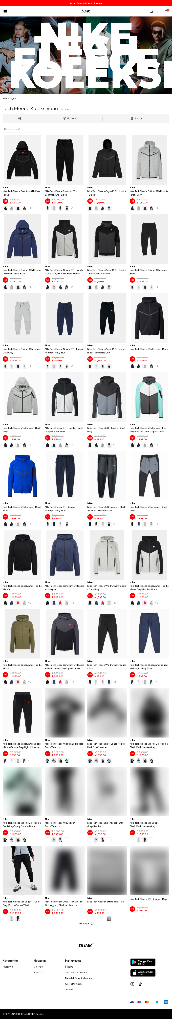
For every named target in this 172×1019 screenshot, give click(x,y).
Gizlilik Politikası (73, 984)
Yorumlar (69, 989)
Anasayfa (8, 966)
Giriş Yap (38, 966)
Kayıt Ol (38, 972)
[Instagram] (132, 984)
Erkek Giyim (9, 98)
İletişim (69, 966)
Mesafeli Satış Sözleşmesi (78, 978)
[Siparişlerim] (159, 11)
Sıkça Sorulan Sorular (76, 972)
